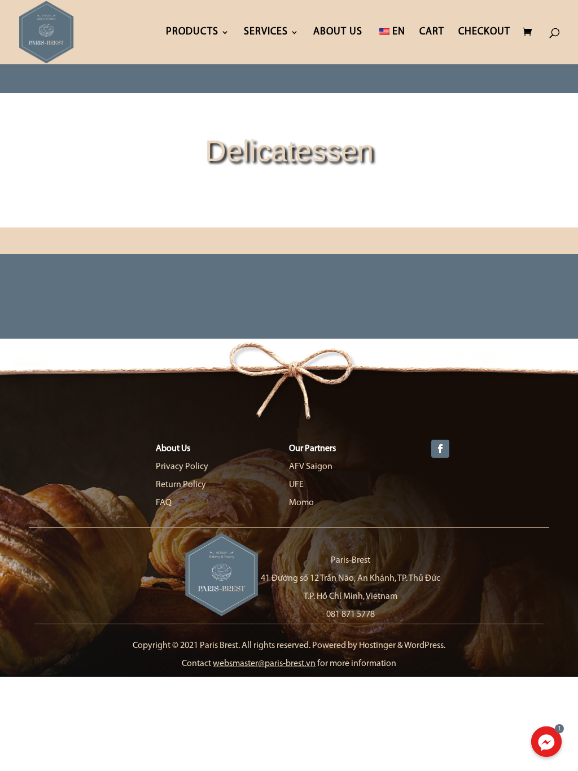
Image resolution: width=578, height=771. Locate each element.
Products (192, 32)
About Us (337, 32)
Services (266, 32)
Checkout (484, 32)
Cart (431, 32)
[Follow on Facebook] (440, 449)
